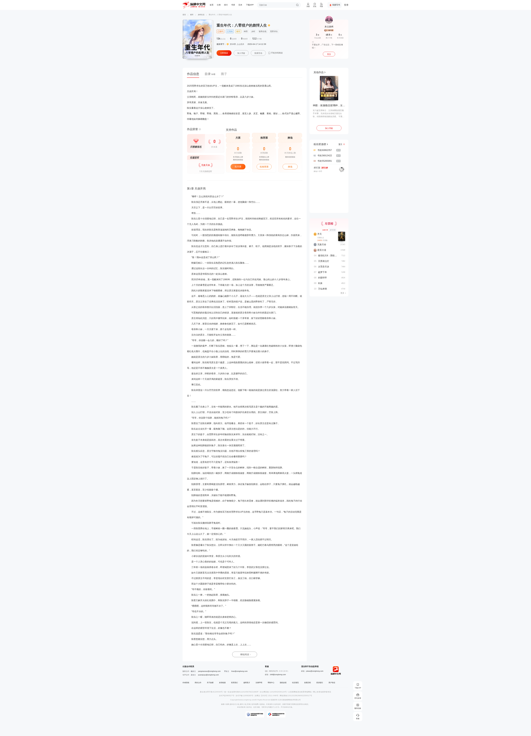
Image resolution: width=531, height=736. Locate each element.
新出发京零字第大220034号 (211, 692)
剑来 (320, 283)
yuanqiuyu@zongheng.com (208, 675)
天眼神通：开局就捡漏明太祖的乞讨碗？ (329, 105)
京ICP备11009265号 (244, 696)
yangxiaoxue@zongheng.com (209, 671)
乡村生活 (201, 15)
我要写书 (336, 5)
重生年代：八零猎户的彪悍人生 (220, 15)
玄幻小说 (236, 704)
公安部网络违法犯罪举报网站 (300, 692)
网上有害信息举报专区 (322, 692)
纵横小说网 (225, 704)
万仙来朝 (322, 289)
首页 (212, 5)
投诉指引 (319, 683)
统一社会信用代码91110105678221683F (241, 692)
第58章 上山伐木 (237, 44)
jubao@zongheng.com (314, 671)
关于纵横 (210, 683)
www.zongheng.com (247, 700)
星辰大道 (321, 250)
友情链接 (222, 683)
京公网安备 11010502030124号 (273, 692)
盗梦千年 (322, 272)
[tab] (194, 75)
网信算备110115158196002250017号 (296, 696)
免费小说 (258, 704)
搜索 (297, 5)
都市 (191, 15)
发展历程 (307, 683)
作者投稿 (186, 683)
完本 (240, 5)
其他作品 (319, 72)
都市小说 (243, 704)
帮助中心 (271, 683)
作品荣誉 (192, 129)
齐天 (319, 234)
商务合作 (198, 683)
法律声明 (259, 683)
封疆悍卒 (322, 278)
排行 (226, 5)
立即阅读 (224, 53)
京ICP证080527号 (226, 696)
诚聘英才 (246, 683)
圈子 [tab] (224, 74)
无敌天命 (321, 244)
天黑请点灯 (323, 261)
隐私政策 (283, 683)
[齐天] (341, 236)
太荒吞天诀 (323, 266)
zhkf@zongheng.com (278, 675)
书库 (233, 5)
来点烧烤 (329, 26)
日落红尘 (320, 238)
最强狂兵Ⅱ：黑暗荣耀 (328, 255)
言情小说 (250, 704)
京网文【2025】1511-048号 (266, 696)
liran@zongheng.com (239, 671)
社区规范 (295, 683)
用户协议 (332, 683)
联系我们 (234, 683)
